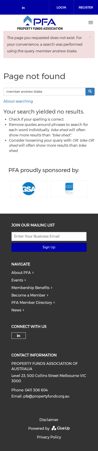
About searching (18, 101)
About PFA (21, 273)
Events (17, 280)
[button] (90, 36)
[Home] (39, 23)
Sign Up (49, 247)
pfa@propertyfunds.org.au (46, 396)
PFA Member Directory (31, 302)
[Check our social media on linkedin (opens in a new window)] (24, 8)
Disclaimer (48, 420)
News (16, 310)
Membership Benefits (30, 288)
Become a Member (28, 295)
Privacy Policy (49, 437)
